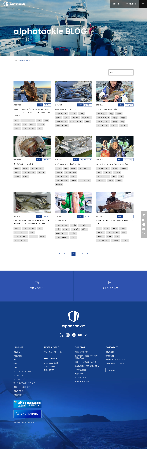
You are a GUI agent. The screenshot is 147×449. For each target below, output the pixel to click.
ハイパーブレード (27, 120)
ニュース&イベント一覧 (53, 352)
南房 (114, 177)
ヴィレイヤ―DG (85, 169)
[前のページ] (60, 254)
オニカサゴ (128, 216)
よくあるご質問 (80, 377)
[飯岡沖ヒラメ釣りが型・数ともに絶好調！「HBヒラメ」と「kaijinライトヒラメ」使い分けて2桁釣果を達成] (32, 105)
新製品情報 (18, 356)
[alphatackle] (74, 319)
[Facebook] (143, 224)
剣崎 (122, 122)
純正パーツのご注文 (82, 381)
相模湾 (17, 177)
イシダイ (129, 105)
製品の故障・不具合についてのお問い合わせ (86, 357)
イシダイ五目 (102, 114)
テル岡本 (115, 240)
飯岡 (46, 120)
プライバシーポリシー (114, 363)
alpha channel (49, 366)
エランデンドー (61, 233)
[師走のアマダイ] (73, 215)
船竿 (15, 363)
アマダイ (88, 216)
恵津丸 (115, 169)
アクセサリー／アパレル (22, 371)
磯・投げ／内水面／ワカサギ (24, 383)
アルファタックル (28, 128)
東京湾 (115, 122)
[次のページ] (86, 254)
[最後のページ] (90, 254)
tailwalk (72, 114)
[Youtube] (143, 229)
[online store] (28, 414)
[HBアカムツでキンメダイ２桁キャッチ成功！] (115, 159)
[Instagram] (143, 219)
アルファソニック (75, 122)
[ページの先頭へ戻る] (141, 443)
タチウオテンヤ (61, 122)
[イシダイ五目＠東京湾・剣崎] (115, 104)
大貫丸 (81, 114)
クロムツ (117, 173)
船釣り (32, 124)
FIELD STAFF (49, 370)
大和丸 (17, 169)
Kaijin (39, 120)
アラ (99, 228)
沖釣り (17, 128)
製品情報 (17, 352)
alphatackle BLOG (26, 60)
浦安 (65, 169)
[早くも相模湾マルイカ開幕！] (32, 157)
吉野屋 (58, 169)
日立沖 (58, 118)
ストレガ (41, 124)
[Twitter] (143, 215)
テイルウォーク (61, 114)
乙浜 (121, 177)
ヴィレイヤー (86, 118)
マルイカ (46, 160)
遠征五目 (46, 216)
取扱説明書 (18, 395)
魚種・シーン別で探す (22, 387)
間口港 (115, 118)
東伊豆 (115, 228)
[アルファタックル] (14, 3)
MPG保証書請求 (80, 370)
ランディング (18, 375)
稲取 (123, 232)
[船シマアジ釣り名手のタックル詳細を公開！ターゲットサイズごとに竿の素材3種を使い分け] (32, 217)
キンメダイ (101, 181)
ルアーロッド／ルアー (22, 379)
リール (16, 367)
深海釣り (124, 169)
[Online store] (143, 233)
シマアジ (33, 236)
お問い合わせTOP (81, 352)
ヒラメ (47, 105)
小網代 (25, 177)
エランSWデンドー (21, 236)
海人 (39, 128)
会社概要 (109, 352)
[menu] (143, 4)
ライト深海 (128, 160)
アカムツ (107, 173)
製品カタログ (18, 391)
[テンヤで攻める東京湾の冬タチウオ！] (73, 161)
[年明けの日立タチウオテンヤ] (73, 104)
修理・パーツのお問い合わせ (85, 362)
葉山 (57, 229)
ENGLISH (116, 4)
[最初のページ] (56, 254)
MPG (16, 120)
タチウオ (88, 105)
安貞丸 (109, 236)
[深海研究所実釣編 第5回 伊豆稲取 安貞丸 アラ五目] (115, 217)
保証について (80, 373)
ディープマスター (103, 240)
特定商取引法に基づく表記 (115, 359)
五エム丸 (75, 229)
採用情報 (109, 356)
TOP (15, 60)
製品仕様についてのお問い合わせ (87, 366)
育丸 (111, 114)
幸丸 (24, 124)
